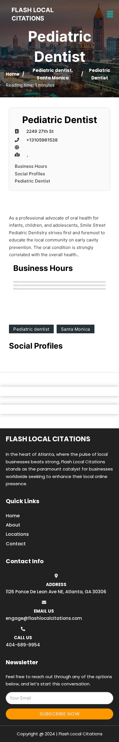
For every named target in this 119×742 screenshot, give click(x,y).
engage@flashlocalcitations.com (44, 618)
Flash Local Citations (48, 439)
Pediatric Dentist (32, 181)
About (13, 525)
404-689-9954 (23, 645)
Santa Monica (53, 78)
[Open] (110, 14)
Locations (17, 534)
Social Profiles (30, 173)
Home (12, 74)
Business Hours (31, 166)
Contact (16, 543)
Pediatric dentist (52, 70)
